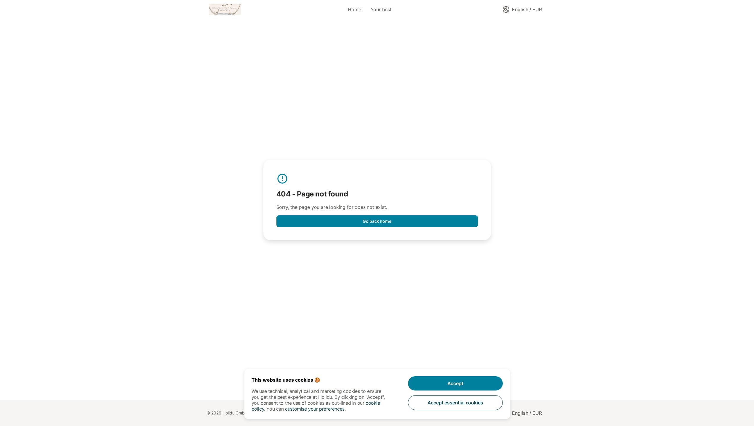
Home (354, 9)
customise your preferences (315, 409)
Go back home (377, 221)
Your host (381, 9)
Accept (455, 383)
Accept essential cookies (455, 403)
